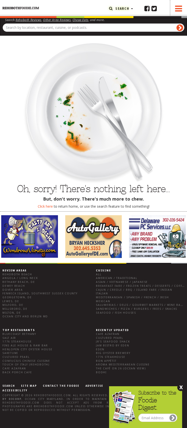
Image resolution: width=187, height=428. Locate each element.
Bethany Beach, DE (18, 282)
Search (122, 8)
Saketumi (10, 353)
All (98, 274)
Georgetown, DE (17, 297)
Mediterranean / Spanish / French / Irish (132, 297)
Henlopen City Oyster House (27, 349)
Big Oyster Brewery (113, 353)
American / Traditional (116, 278)
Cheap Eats (80, 20)
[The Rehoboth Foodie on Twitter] (154, 8)
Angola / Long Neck (20, 278)
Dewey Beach (13, 286)
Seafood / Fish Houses (116, 312)
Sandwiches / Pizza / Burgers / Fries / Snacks (136, 308)
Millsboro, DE (15, 308)
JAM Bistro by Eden (112, 345)
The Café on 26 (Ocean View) (121, 368)
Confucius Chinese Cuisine (26, 361)
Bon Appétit (106, 361)
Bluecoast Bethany (19, 334)
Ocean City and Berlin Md (25, 316)
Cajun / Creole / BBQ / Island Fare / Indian (134, 289)
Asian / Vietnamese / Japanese (122, 282)
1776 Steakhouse (17, 341)
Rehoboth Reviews (28, 20)
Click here (45, 206)
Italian (102, 293)
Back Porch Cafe (17, 372)
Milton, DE (11, 312)
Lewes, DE (10, 301)
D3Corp (15, 399)
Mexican (103, 301)
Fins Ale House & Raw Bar (25, 345)
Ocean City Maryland (44, 399)
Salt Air (9, 338)
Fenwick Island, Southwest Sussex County (40, 293)
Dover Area (12, 289)
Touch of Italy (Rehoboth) (25, 364)
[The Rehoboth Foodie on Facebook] (147, 8)
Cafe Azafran (14, 368)
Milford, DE (12, 305)
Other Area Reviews (57, 20)
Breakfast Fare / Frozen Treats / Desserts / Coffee (141, 286)
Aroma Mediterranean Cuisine (123, 364)
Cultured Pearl (16, 357)
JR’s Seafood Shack (113, 341)
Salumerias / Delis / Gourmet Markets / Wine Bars (140, 305)
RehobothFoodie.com (52, 395)
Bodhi (101, 372)
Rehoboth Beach (17, 274)
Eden (100, 349)
